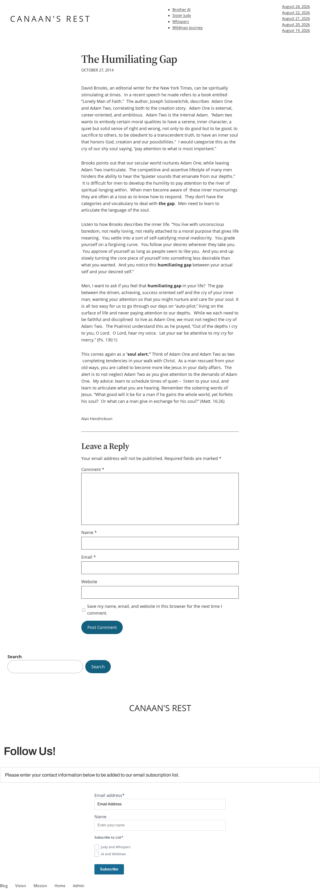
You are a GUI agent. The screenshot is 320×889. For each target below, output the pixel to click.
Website (89, 581)
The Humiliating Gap (129, 58)
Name (89, 532)
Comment (92, 469)
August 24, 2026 (296, 6)
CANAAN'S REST (50, 18)
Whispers (180, 21)
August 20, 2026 (296, 24)
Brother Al (181, 9)
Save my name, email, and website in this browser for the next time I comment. (154, 609)
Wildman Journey (187, 27)
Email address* (109, 795)
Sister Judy (181, 15)
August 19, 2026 (296, 30)
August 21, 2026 (296, 18)
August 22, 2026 (296, 12)
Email (88, 557)
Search (14, 656)
